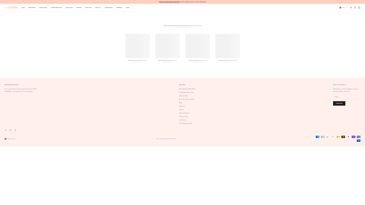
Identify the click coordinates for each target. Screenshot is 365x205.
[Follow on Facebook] (5, 130)
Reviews (79, 7)
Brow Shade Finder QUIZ (187, 89)
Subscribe (339, 103)
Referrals (182, 106)
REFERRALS (119, 7)
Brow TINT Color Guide (186, 99)
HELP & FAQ (183, 96)
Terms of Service (184, 113)
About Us (98, 7)
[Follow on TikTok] (15, 130)
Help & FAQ (88, 7)
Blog (180, 103)
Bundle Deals (43, 7)
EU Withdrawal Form (185, 123)
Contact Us (182, 120)
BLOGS (127, 7)
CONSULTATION (109, 7)
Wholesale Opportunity (186, 92)
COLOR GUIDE (69, 7)
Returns (181, 109)
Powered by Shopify (170, 139)
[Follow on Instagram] (10, 130)
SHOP (23, 7)
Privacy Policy (183, 116)
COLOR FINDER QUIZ (56, 7)
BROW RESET (32, 7)
